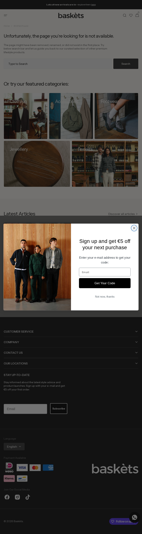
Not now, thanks (105, 296)
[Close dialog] (134, 228)
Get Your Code (104, 283)
